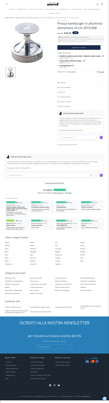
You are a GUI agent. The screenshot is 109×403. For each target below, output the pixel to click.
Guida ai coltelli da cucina (13, 307)
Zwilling (7, 246)
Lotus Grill (33, 264)
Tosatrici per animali (36, 293)
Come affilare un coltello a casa (40, 307)
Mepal (7, 261)
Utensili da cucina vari (34, 18)
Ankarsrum (58, 255)
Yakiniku (83, 252)
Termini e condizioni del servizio (41, 375)
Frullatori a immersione (12, 284)
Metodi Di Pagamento (37, 368)
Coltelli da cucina (10, 278)
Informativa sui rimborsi (38, 378)
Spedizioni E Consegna (38, 365)
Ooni (6, 255)
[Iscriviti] (70, 347)
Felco (82, 258)
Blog (7, 378)
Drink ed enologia (85, 290)
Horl (56, 246)
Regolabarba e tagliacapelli (13, 290)
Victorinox (33, 249)
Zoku (82, 261)
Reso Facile (34, 372)
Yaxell (6, 249)
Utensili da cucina (21, 18)
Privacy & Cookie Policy (63, 362)
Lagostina (58, 264)
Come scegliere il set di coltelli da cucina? (90, 307)
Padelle (7, 287)
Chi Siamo (9, 362)
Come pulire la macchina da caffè (40, 312)
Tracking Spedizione (12, 368)
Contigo (57, 261)
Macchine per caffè (36, 278)
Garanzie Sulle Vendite (63, 365)
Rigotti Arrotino (10, 18)
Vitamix (82, 255)
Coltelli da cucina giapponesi (14, 281)
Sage (31, 255)
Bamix (7, 252)
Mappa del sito (10, 375)
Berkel (32, 246)
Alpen (7, 258)
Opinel (82, 246)
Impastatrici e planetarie (87, 281)
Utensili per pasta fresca (12, 293)
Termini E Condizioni (37, 362)
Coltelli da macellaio (36, 287)
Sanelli (7, 242)
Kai (56, 242)
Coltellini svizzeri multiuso (63, 284)
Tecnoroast (8, 264)
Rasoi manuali (34, 290)
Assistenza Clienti (11, 365)
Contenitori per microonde (38, 284)
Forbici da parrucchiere (62, 287)
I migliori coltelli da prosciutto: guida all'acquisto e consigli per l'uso (16, 311)
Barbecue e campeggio (62, 290)
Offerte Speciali (10, 372)
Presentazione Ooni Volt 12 (63, 307)
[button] (7, 4)
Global (32, 242)
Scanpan (58, 258)
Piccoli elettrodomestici (87, 278)
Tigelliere (83, 287)
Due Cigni (58, 249)
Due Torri (33, 258)
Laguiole (33, 261)
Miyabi (82, 242)
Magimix (57, 252)
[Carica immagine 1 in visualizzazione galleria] (10, 72)
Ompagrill (33, 252)
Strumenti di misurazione (88, 284)
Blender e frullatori (61, 281)
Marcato (82, 249)
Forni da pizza (34, 281)
